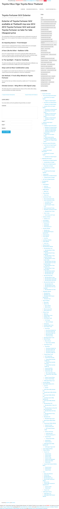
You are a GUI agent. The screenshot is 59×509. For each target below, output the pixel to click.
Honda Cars (46, 223)
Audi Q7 (46, 387)
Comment (4, 105)
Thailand (43, 56)
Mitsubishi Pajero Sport (50, 418)
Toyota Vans (46, 489)
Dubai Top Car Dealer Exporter (49, 164)
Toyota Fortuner (44, 60)
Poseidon (13, 502)
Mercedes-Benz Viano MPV (50, 280)
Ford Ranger (47, 320)
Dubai (55, 44)
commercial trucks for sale (46, 39)
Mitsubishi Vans (47, 298)
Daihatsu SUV (47, 316)
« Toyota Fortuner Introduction (8, 94)
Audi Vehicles (46, 184)
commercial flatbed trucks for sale (48, 27)
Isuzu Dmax (47, 328)
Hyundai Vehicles (46, 228)
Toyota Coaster (48, 486)
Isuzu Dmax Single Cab (50, 333)
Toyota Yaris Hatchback (50, 459)
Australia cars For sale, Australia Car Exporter (37, 508)
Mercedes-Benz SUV (48, 403)
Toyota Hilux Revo (53, 60)
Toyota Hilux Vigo (48, 370)
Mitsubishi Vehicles (47, 291)
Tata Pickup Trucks (48, 344)
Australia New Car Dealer (49, 162)
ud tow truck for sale (45, 84)
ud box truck (43, 70)
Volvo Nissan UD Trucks (50, 215)
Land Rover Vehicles (47, 239)
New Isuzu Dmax (49, 334)
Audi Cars (46, 186)
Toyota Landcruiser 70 (50, 434)
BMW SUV (46, 314)
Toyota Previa (48, 470)
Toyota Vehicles (46, 450)
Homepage (23, 9)
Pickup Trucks (46, 312)
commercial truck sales (46, 37)
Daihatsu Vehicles (46, 216)
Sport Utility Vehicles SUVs (48, 383)
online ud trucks (52, 54)
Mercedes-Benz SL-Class (50, 285)
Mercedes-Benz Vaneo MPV (50, 278)
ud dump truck (44, 74)
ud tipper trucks (44, 82)
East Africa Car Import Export (50, 102)
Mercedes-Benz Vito (49, 273)
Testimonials (45, 174)
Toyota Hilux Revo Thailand (26, 506)
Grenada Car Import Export (50, 128)
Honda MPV (46, 225)
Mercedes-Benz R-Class (50, 277)
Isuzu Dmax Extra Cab (50, 331)
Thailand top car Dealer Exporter (50, 175)
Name (3, 121)
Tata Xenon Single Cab (50, 352)
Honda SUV (46, 323)
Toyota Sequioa (48, 441)
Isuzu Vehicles (46, 236)
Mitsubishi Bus (47, 293)
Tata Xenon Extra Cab (50, 349)
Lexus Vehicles (46, 241)
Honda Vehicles (46, 221)
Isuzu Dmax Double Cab (51, 330)
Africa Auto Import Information (49, 95)
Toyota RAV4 (47, 440)
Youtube (49, 0)
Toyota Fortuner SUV (49, 426)
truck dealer (43, 64)
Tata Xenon (47, 346)
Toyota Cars (46, 451)
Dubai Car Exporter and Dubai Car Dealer (45, 506)
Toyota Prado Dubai (50, 438)
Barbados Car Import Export (51, 127)
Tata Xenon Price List (50, 351)
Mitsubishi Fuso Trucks (50, 211)
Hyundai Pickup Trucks (48, 325)
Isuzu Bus (46, 238)
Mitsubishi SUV (47, 416)
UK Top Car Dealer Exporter (49, 179)
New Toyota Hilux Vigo (50, 372)
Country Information (50, 9)
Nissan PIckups (47, 339)
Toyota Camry (48, 456)
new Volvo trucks (44, 54)
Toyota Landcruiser (49, 431)
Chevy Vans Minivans (48, 473)
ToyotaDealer (10, 17)
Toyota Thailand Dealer (8, 506)
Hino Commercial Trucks (49, 198)
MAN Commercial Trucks (49, 208)
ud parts (53, 76)
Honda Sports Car (47, 226)
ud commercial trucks (45, 72)
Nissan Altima (48, 305)
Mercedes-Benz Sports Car (49, 282)
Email (3, 124)
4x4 (42, 17)
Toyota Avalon (48, 455)
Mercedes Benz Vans (48, 477)
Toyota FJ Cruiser (48, 425)
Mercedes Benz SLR (49, 283)
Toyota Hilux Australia (49, 357)
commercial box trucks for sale (49, 21)
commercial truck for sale (46, 33)
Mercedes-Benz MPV (48, 275)
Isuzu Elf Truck (48, 203)
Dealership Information (31, 9)
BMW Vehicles (46, 189)
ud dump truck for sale (46, 76)
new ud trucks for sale (45, 52)
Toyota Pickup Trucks (48, 354)
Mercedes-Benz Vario (49, 272)
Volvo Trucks (46, 213)
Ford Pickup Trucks (48, 318)
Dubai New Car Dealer (48, 165)
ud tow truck (51, 82)
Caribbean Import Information (50, 125)
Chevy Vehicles (46, 193)
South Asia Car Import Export (50, 145)
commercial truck (44, 29)
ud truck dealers (44, 85)
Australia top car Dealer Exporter (50, 160)
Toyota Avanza (48, 467)
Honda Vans (46, 475)
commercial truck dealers (46, 31)
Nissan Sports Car (47, 310)
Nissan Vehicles (46, 300)
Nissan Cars (46, 303)
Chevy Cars (46, 195)
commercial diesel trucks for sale (48, 25)
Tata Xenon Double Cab (51, 348)
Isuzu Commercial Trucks (49, 200)
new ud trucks (44, 50)
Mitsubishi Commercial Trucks (50, 209)
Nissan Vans (46, 482)
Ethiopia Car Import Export (50, 104)
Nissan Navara (48, 340)
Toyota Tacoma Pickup (50, 377)
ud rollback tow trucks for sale (47, 78)
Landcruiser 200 (49, 433)
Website (4, 128)
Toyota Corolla (48, 457)
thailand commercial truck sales (47, 58)
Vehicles (41, 9)
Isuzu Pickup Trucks (48, 326)
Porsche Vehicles (46, 382)
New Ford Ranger (49, 321)
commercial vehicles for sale (47, 44)
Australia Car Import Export (50, 156)
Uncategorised (45, 181)
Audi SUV (46, 385)
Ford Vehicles (46, 220)
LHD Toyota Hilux (48, 356)
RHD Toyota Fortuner (19, 17)
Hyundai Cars (47, 230)
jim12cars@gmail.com (31, 0)
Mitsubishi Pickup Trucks (49, 337)
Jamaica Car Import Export (50, 130)
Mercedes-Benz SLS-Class (50, 289)
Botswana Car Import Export (51, 109)
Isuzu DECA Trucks (49, 202)
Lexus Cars (46, 243)
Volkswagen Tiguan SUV (50, 446)
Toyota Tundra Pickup (49, 378)
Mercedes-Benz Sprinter (50, 271)
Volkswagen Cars (47, 493)
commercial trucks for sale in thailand (47, 42)
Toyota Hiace (47, 488)
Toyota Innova (48, 468)
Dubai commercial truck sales (47, 46)
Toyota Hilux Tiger (49, 369)
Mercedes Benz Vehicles (48, 246)
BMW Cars (46, 191)
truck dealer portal (51, 64)
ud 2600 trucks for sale (50, 68)
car (41, 21)
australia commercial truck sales (48, 19)
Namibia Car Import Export (50, 113)
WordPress (8, 502)
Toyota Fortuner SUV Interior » (31, 94)
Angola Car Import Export (50, 100)
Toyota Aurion (48, 453)
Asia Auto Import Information (49, 143)
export (42, 48)
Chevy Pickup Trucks (48, 315)
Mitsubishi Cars (47, 294)
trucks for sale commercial (46, 66)
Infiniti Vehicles (46, 234)
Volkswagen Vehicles (47, 491)
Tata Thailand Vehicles (48, 448)
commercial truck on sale (46, 35)
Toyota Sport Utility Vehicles (50, 423)
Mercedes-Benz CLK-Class (50, 261)
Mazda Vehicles (46, 245)
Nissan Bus (46, 302)
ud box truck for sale (51, 70)
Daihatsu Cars (47, 218)
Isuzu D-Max (47, 48)
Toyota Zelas (47, 462)
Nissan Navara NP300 (50, 342)
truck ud (42, 68)
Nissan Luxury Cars (48, 308)
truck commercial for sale (46, 62)
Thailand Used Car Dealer (49, 177)
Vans (44, 471)
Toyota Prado (48, 436)
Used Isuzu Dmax (49, 335)
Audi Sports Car (47, 187)
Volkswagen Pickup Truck (49, 380)
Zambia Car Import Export (50, 117)
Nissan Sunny (47, 307)
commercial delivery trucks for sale (48, 23)
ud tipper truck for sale (46, 80)
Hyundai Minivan (47, 476)
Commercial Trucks (47, 196)
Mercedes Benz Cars (48, 248)
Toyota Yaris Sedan (49, 460)
